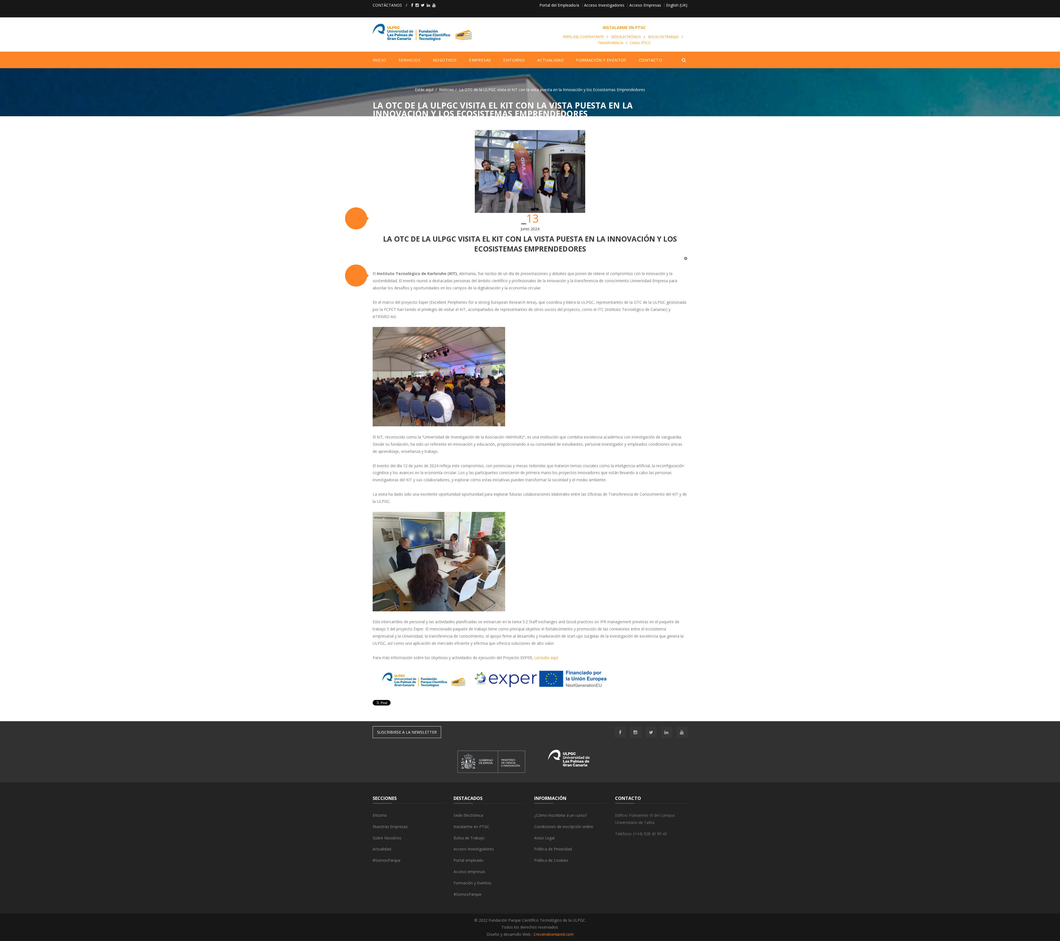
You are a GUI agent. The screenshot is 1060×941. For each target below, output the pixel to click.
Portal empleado (468, 860)
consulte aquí (546, 657)
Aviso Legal (544, 837)
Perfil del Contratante (583, 37)
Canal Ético (640, 43)
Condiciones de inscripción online (563, 826)
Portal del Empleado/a (559, 5)
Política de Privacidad (553, 849)
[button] (356, 218)
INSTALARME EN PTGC (624, 27)
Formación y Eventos (472, 883)
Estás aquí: (424, 89)
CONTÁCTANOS (387, 5)
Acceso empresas (469, 871)
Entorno (380, 815)
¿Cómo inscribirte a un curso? (560, 815)
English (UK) (676, 5)
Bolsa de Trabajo (663, 37)
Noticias (446, 89)
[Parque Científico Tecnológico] (463, 32)
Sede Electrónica (626, 37)
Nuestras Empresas (390, 826)
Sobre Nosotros (387, 837)
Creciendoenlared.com (554, 934)
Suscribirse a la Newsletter (407, 732)
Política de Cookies (551, 860)
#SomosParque (387, 860)
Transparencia (611, 43)
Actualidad (382, 849)
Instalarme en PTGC (471, 826)
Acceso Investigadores (604, 5)
